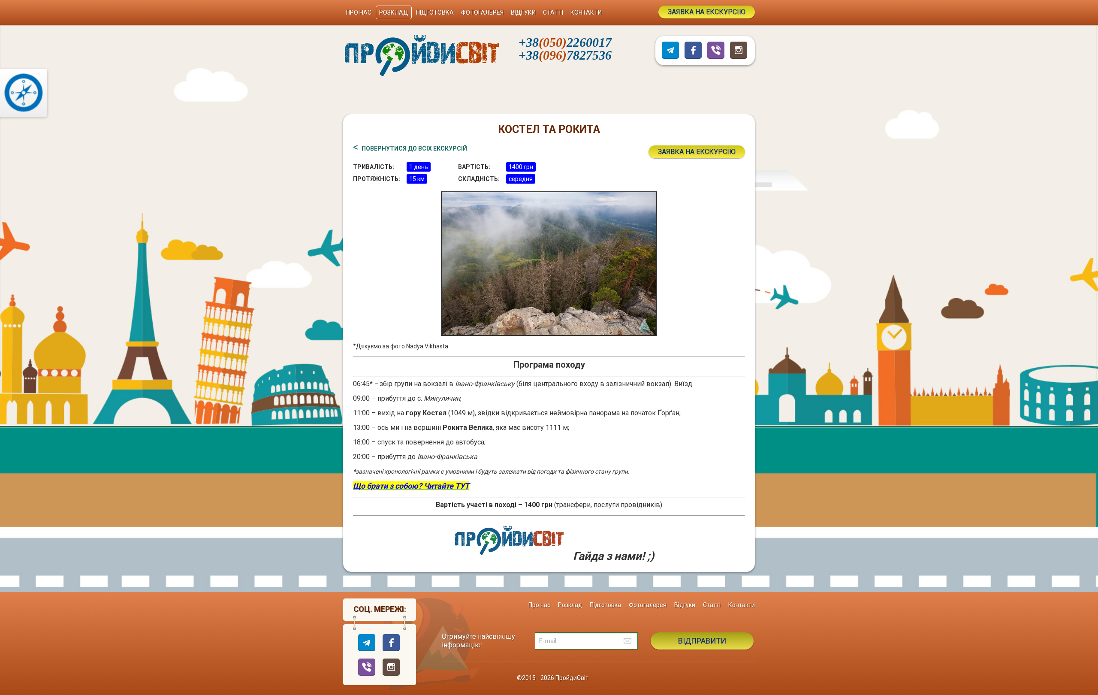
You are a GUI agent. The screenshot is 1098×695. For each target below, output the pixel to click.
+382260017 (565, 42)
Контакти (586, 12)
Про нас (358, 12)
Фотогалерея (482, 12)
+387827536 (565, 55)
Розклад (393, 12)
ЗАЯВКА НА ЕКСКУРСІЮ (706, 12)
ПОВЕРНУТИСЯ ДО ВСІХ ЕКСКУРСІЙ (414, 148)
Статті (553, 12)
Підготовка (435, 12)
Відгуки (523, 12)
